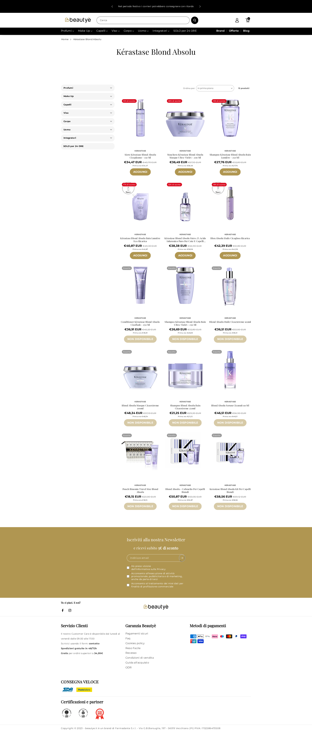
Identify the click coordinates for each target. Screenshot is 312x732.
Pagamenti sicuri (136, 633)
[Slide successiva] (200, 6)
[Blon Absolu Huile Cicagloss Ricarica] (230, 201)
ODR (128, 667)
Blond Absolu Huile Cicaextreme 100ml (230, 321)
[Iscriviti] (182, 558)
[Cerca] (194, 20)
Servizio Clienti (74, 625)
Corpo (67, 121)
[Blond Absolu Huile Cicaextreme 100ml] (230, 285)
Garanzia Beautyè (140, 625)
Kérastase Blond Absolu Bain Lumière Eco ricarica (140, 240)
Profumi (68, 88)
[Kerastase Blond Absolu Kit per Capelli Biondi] (230, 452)
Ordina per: (189, 88)
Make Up (69, 96)
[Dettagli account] (237, 20)
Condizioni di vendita (139, 657)
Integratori (70, 138)
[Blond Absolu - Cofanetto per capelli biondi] (185, 452)
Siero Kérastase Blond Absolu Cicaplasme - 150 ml (140, 156)
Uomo (67, 129)
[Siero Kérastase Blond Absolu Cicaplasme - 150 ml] (140, 117)
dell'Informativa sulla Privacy (148, 569)
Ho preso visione (148, 567)
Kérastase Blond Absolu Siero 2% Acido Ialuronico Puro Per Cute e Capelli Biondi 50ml (185, 240)
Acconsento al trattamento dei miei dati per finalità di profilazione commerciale (157, 585)
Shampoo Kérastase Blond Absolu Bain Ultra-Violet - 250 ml (185, 323)
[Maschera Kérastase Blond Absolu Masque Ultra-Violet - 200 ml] (185, 117)
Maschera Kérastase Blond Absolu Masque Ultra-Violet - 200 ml (185, 156)
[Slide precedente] (112, 6)
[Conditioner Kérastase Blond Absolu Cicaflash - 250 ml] (140, 285)
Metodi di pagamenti (208, 625)
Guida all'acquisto (137, 662)
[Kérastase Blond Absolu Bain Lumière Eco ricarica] (140, 201)
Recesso (131, 652)
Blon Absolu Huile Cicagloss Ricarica (230, 238)
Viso (66, 113)
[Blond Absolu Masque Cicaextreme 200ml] (140, 368)
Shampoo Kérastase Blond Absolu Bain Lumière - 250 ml (230, 156)
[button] (247, 20)
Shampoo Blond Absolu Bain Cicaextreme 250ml (185, 407)
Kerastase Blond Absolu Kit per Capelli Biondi (230, 491)
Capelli (67, 104)
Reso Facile (133, 648)
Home (64, 39)
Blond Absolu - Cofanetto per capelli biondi (185, 491)
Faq (127, 638)
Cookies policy (135, 643)
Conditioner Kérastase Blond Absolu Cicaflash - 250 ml (140, 323)
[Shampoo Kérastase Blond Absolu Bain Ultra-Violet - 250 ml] (185, 285)
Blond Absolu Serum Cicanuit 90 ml (230, 405)
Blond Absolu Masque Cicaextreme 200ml (140, 407)
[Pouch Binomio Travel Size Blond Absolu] (140, 452)
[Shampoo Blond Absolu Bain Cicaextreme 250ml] (185, 368)
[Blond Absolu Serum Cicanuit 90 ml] (230, 368)
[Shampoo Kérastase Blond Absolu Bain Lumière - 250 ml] (230, 117)
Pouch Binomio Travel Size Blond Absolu (140, 491)
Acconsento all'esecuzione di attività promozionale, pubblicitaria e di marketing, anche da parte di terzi (156, 576)
